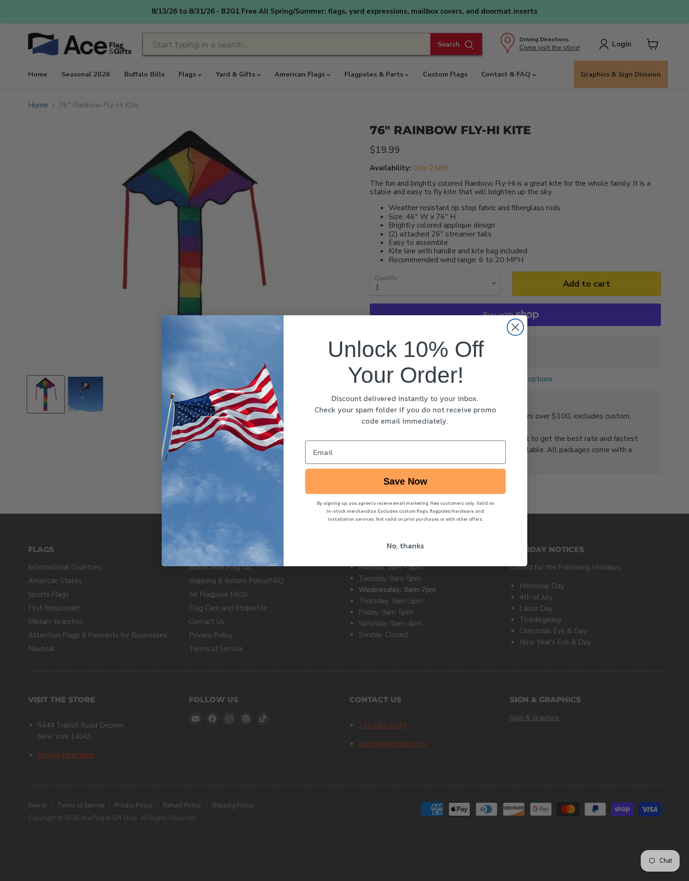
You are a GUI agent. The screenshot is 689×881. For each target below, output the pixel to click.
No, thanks (405, 545)
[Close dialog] (515, 327)
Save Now (405, 481)
